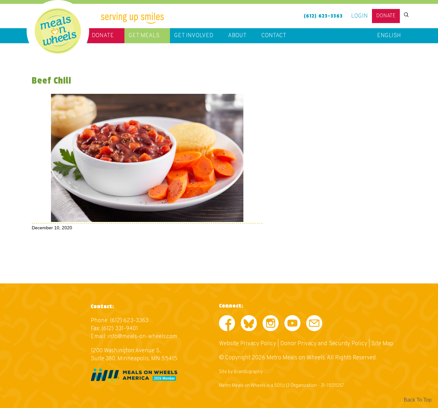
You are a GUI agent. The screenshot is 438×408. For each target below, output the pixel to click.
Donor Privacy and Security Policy (323, 343)
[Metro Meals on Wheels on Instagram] (271, 324)
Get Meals (144, 35)
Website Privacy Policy (247, 343)
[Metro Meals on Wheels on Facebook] (227, 324)
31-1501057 (332, 386)
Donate (386, 16)
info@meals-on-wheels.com (142, 336)
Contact (273, 35)
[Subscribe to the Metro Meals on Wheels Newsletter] (314, 324)
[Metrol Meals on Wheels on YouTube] (292, 324)
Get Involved (193, 35)
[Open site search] (405, 14)
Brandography (248, 372)
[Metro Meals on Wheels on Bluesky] (249, 324)
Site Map (382, 343)
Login (359, 16)
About (237, 35)
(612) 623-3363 (323, 16)
